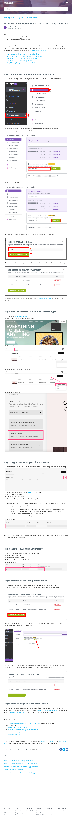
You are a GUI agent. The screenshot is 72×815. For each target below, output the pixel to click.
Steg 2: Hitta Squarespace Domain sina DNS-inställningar (25, 56)
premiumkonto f (14, 37)
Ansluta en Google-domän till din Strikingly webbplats (20, 763)
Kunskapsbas (61, 811)
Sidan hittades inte (45, 298)
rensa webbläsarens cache (17, 712)
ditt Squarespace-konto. (21, 316)
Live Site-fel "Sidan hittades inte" (18, 727)
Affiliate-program (40, 811)
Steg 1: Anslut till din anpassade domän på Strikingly (23, 54)
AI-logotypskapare (20, 813)
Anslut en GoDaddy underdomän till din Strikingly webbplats (23, 773)
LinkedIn (67, 749)
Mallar (5, 813)
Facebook (60, 749)
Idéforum (28, 813)
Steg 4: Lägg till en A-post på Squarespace (20, 61)
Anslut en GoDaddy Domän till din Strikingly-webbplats (21, 767)
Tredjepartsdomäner (31, 18)
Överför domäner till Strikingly (13, 770)
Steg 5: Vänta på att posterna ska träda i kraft (21, 63)
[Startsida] (8, 3)
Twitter (63, 749)
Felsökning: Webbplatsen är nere (18, 732)
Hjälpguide (19, 18)
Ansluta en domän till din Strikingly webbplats (18, 761)
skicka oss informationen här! (41, 50)
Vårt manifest (51, 813)
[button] (22, 749)
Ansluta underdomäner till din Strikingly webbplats (24, 723)
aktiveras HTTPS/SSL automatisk (47, 710)
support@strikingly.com (48, 741)
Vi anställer (50, 811)
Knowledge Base (9, 18)
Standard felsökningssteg (16, 734)
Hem (5, 811)
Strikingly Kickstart (20, 811)
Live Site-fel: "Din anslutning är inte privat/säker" (23, 730)
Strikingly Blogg (30, 811)
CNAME (29, 492)
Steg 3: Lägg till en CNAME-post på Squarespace (22, 58)
